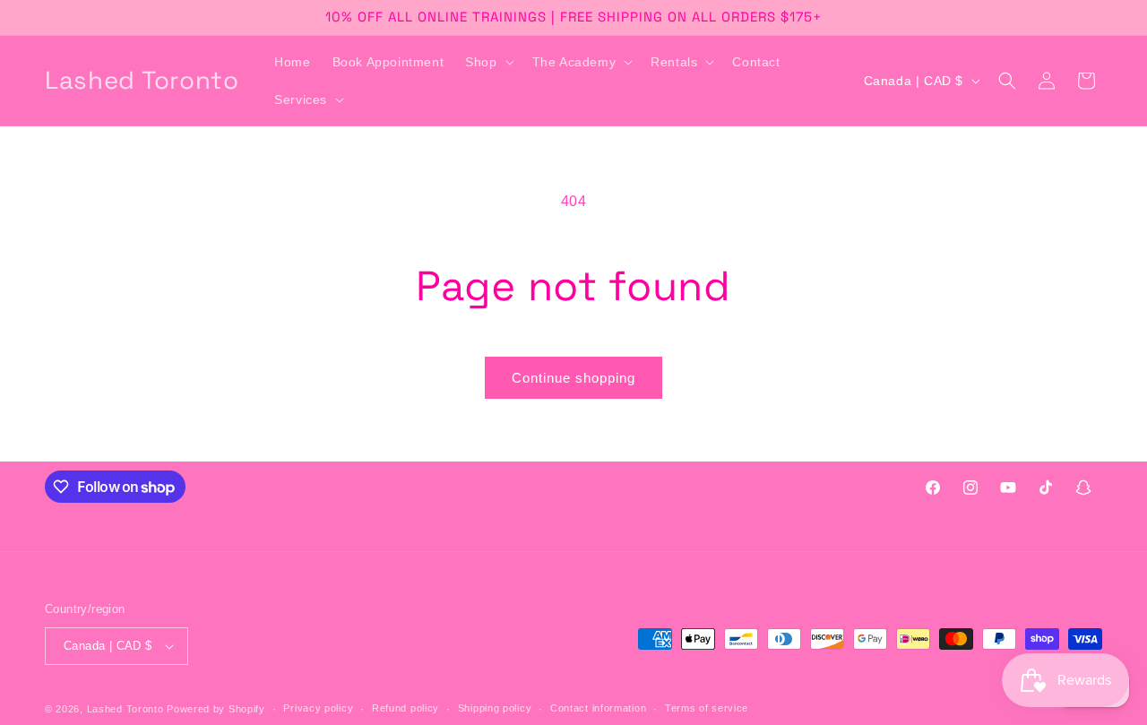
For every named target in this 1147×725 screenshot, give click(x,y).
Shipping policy (495, 708)
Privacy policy (318, 708)
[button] (487, 62)
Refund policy (405, 708)
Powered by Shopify (216, 708)
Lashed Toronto (125, 708)
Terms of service (706, 708)
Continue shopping (573, 377)
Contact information (598, 708)
